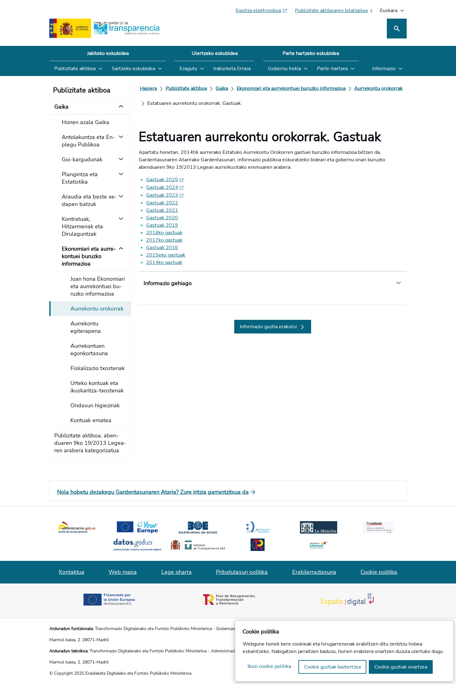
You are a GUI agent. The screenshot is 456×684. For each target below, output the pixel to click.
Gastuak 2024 (162, 187)
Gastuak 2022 (162, 202)
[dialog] (344, 651)
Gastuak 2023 (162, 195)
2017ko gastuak (164, 240)
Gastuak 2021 (162, 210)
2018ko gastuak (164, 232)
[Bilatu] (397, 28)
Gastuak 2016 (162, 247)
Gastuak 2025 (162, 179)
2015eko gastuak (165, 255)
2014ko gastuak (164, 262)
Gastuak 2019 (162, 225)
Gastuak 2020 (162, 217)
